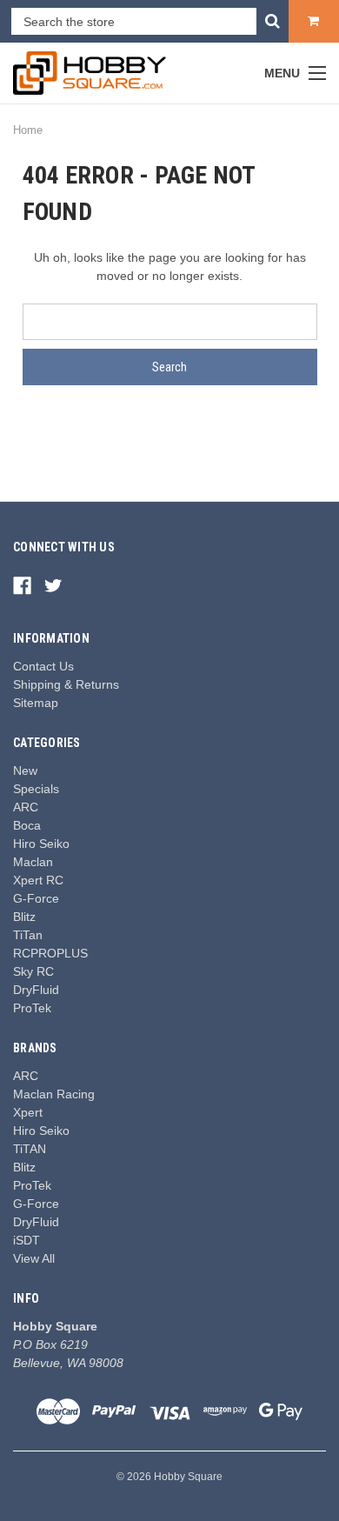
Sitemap (35, 703)
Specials (36, 789)
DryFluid (36, 990)
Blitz (24, 917)
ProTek (32, 1008)
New (25, 770)
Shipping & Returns (66, 684)
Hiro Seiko (41, 844)
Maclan (33, 862)
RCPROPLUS (50, 953)
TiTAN (29, 1149)
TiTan (28, 935)
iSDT (26, 1240)
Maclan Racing (54, 1094)
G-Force (36, 898)
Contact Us (43, 666)
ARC (25, 807)
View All (34, 1258)
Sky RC (33, 971)
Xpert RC (38, 880)
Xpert (28, 1112)
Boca (27, 825)
